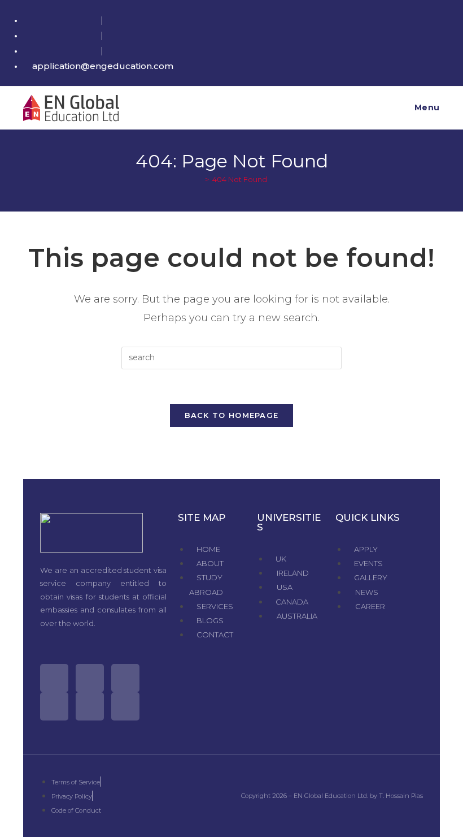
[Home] (199, 179)
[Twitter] (54, 678)
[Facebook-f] (90, 678)
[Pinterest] (90, 706)
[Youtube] (54, 706)
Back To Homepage (232, 415)
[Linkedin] (125, 706)
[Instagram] (125, 678)
